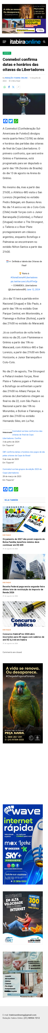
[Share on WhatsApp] (5, 87)
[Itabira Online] (25, 41)
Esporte (7, 53)
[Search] (44, 42)
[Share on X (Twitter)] (13, 87)
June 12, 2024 (33, 289)
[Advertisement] (24, 774)
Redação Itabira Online (16, 78)
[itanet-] (23, 944)
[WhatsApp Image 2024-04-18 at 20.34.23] (23, 884)
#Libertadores (30, 277)
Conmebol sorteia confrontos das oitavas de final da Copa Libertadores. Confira (22, 435)
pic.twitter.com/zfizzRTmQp (24, 281)
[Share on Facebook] (9, 87)
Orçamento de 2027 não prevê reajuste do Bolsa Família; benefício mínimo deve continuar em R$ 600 (24, 542)
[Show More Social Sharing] (18, 87)
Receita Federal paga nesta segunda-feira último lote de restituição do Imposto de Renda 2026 (24, 589)
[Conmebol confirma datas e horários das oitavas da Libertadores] (24, 104)
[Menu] (4, 42)
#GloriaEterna (17, 277)
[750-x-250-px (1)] (24, 26)
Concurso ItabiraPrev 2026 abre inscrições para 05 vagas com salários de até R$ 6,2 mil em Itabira (23, 637)
